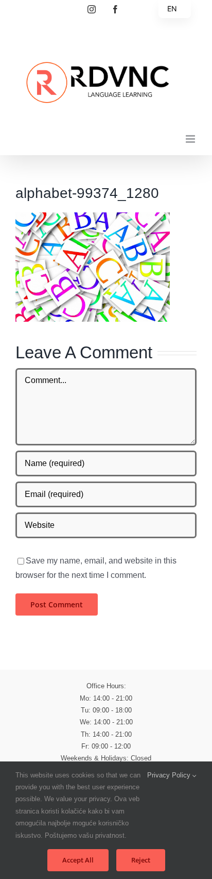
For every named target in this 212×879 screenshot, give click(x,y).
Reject (140, 860)
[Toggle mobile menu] (191, 139)
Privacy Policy (169, 775)
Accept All (78, 860)
